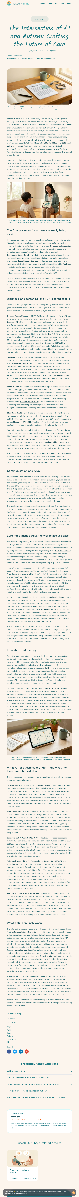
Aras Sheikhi (44, 609)
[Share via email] (27, 1051)
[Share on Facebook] (9, 1051)
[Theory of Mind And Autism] (22, 1165)
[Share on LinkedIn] (21, 1051)
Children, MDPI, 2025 (29, 402)
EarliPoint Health (20, 363)
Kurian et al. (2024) (51, 688)
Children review (51, 668)
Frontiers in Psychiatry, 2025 (52, 442)
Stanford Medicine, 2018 (55, 143)
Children (47, 334)
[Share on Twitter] (15, 1051)
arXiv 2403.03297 (62, 551)
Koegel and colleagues (56, 597)
